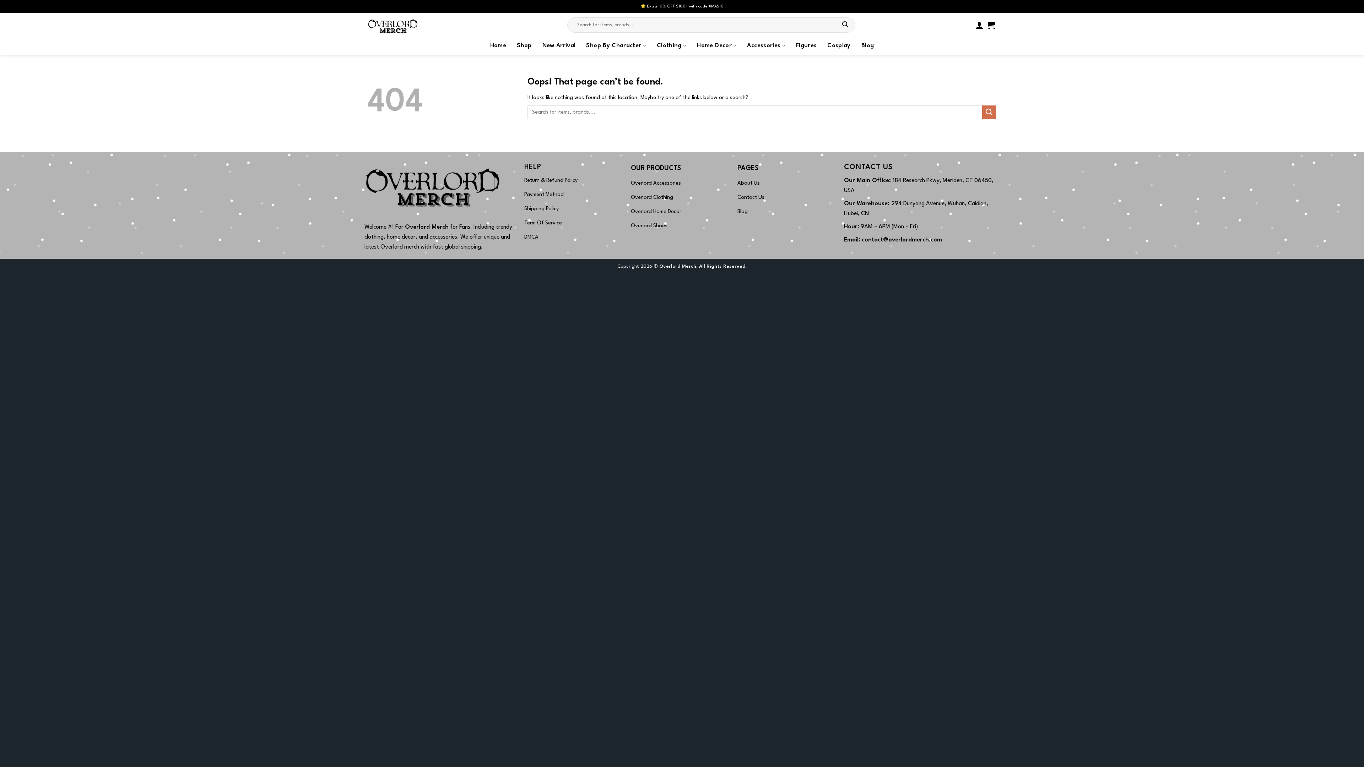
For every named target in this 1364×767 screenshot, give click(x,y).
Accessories (763, 46)
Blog (867, 46)
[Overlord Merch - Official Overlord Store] (403, 25)
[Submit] (845, 25)
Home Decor (714, 46)
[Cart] (991, 25)
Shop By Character (613, 46)
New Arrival (559, 46)
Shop (524, 46)
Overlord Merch (427, 227)
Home (498, 46)
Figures (806, 46)
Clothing (669, 46)
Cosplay (838, 46)
